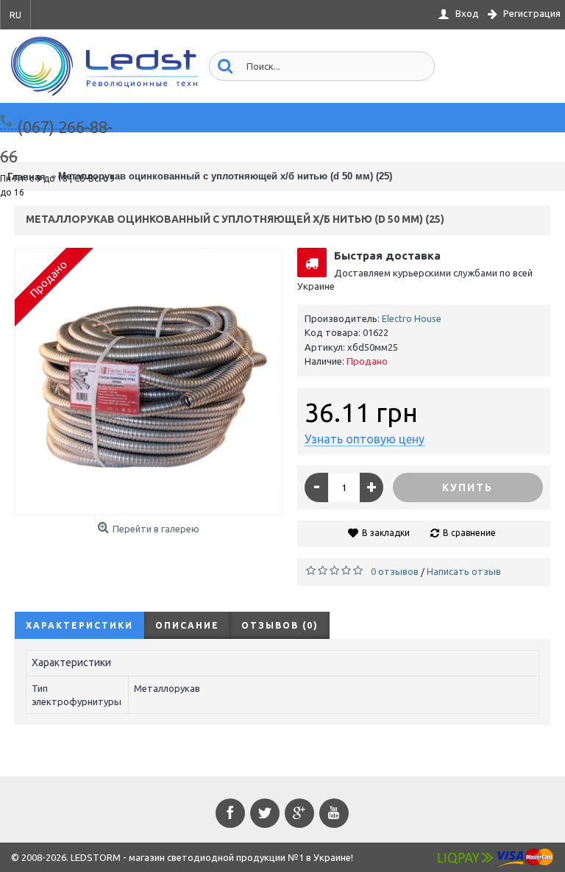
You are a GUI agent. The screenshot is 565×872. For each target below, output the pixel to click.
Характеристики (79, 625)
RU (15, 15)
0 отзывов (395, 571)
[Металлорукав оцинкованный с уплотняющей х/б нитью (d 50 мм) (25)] (148, 381)
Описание (187, 625)
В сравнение (469, 532)
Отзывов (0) (280, 625)
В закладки (386, 532)
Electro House (411, 318)
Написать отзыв (464, 571)
